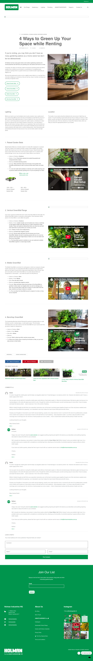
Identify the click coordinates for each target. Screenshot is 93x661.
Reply (10, 426)
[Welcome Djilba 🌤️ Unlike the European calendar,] (85, 627)
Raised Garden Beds (11, 83)
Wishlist (87, 1)
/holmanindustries (13, 619)
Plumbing (49, 7)
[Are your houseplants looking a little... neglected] (76, 618)
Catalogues (37, 622)
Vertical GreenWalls (11, 88)
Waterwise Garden (42, 34)
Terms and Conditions (40, 639)
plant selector (34, 435)
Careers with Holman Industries (42, 629)
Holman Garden (33, 34)
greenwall (9, 354)
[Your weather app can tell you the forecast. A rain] (76, 635)
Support (71, 7)
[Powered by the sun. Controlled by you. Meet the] (85, 635)
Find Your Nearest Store (42, 636)
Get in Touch (38, 614)
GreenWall (26, 34)
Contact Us (79, 7)
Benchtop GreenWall (11, 99)
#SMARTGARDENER (60, 7)
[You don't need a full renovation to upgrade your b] (68, 627)
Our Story (37, 611)
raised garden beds (21, 354)
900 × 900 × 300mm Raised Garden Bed (25, 189)
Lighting (43, 7)
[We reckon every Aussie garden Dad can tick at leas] (85, 618)
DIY (22, 34)
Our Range (27, 7)
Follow (70, 611)
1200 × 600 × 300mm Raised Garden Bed (10, 189)
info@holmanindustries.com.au (69, 447)
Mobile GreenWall (11, 94)
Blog (41, 618)
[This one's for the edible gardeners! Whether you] (76, 627)
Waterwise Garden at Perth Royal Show (15, 378)
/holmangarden (12, 622)
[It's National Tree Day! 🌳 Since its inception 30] (68, 635)
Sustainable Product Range (41, 625)
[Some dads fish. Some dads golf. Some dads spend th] (68, 618)
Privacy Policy (38, 632)
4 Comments (42, 48)
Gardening (34, 7)
